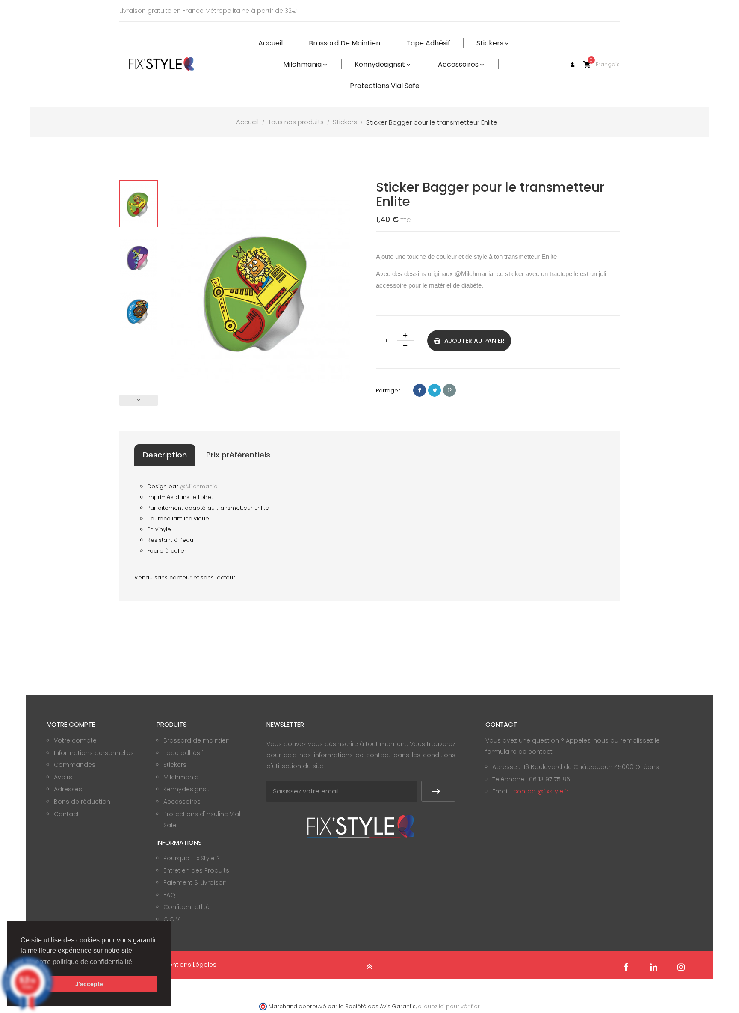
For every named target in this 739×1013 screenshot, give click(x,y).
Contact (66, 814)
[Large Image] (360, 826)
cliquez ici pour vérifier (449, 1006)
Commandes (74, 764)
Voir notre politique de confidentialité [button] (77, 961)
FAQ (169, 895)
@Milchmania (474, 273)
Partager (419, 390)
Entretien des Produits (196, 870)
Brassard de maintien (196, 740)
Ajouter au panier (474, 340)
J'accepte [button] (89, 983)
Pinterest (449, 390)
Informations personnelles (94, 753)
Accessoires (182, 801)
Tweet (434, 390)
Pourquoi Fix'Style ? (191, 858)
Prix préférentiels (238, 454)
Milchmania (181, 777)
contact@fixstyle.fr (540, 791)
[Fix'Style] (162, 64)
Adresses (68, 789)
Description (165, 454)
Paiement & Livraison (195, 882)
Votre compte (75, 740)
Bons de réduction (82, 801)
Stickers (174, 764)
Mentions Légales (189, 964)
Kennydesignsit (186, 789)
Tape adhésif (183, 753)
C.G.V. (172, 919)
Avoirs (63, 777)
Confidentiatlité (186, 907)
